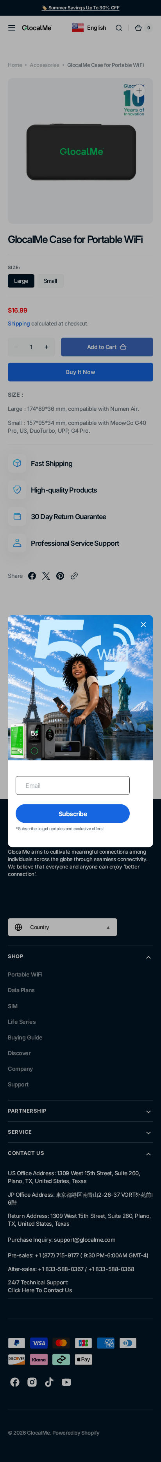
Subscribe (73, 813)
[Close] (143, 624)
